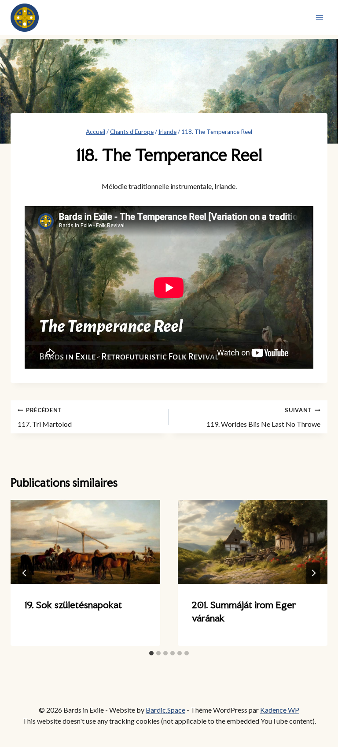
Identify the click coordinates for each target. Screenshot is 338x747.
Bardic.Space (165, 710)
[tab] (151, 653)
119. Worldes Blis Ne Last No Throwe (263, 418)
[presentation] (85, 542)
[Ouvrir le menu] (319, 17)
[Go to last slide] (25, 573)
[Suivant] (313, 573)
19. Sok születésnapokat (73, 604)
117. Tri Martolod (45, 418)
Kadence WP (279, 710)
